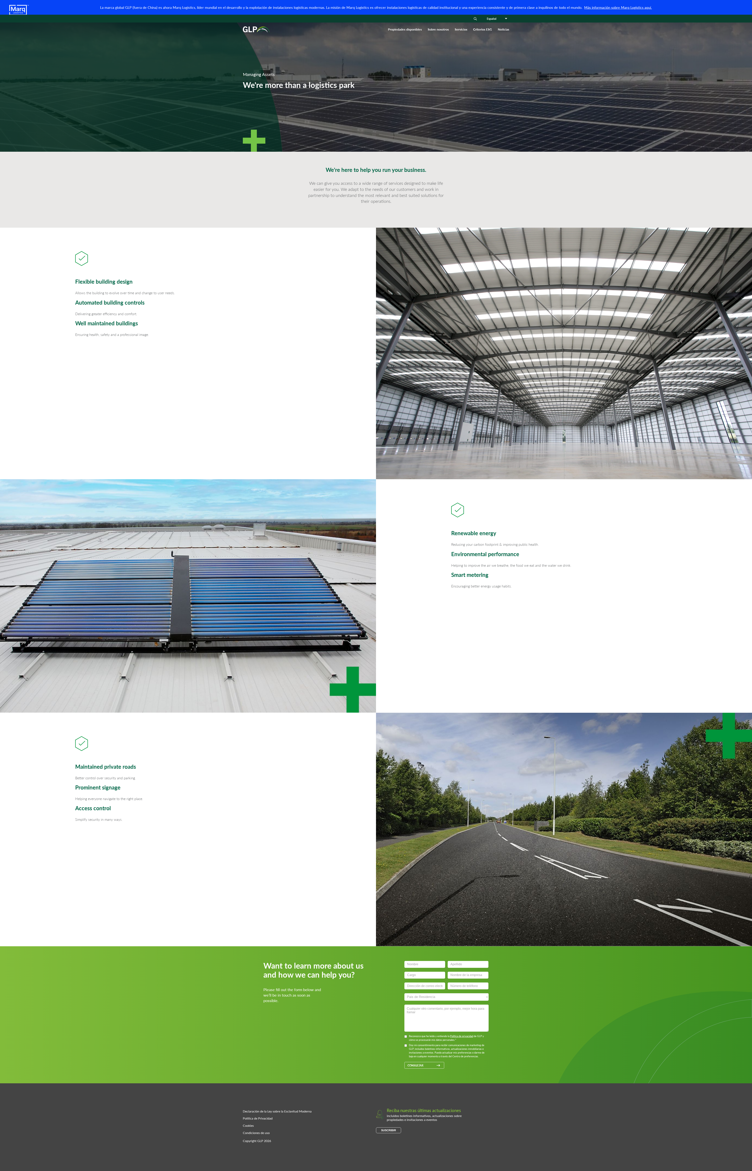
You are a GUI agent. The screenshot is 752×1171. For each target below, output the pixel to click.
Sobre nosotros (438, 29)
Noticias (503, 29)
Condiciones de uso (256, 1132)
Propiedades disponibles (405, 29)
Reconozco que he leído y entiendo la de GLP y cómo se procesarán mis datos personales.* (446, 1038)
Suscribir (388, 1130)
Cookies (248, 1125)
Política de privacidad (461, 1036)
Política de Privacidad (258, 1118)
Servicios (461, 29)
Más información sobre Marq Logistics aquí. (618, 7)
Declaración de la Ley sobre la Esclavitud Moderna (277, 1111)
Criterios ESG (482, 29)
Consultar (415, 1065)
